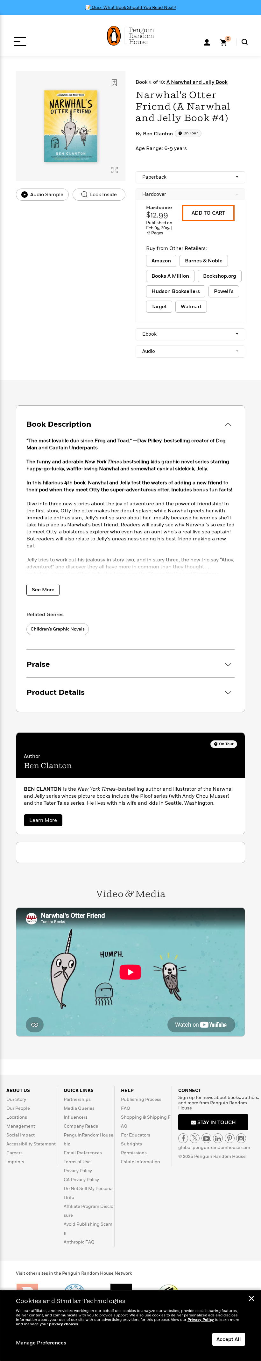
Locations (16, 1117)
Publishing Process (141, 1099)
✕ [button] (251, 1299)
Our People (18, 1108)
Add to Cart (208, 213)
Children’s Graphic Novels (58, 629)
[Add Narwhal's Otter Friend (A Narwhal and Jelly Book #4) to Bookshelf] (114, 82)
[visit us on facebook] (183, 1138)
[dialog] (130, 1325)
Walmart (191, 306)
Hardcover (190, 194)
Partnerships (77, 1099)
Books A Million (170, 276)
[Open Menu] (19, 41)
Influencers (76, 1117)
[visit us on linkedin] (218, 1138)
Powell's (224, 291)
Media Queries (79, 1108)
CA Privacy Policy (81, 1180)
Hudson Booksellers (176, 291)
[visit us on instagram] (241, 1138)
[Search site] (245, 42)
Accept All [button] (228, 1339)
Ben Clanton (158, 133)
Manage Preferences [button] (41, 1343)
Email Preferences (83, 1153)
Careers (14, 1153)
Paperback (190, 177)
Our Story (16, 1099)
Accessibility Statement (31, 1144)
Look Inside (102, 194)
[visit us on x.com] (195, 1138)
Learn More (45, 821)
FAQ (125, 1108)
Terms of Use (77, 1162)
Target (159, 306)
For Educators (135, 1135)
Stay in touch (216, 1122)
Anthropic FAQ (79, 1242)
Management (20, 1126)
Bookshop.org (219, 276)
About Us (18, 1090)
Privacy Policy (78, 1171)
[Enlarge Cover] (114, 170)
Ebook (190, 334)
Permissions (134, 1153)
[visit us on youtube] (206, 1138)
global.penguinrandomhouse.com (214, 1147)
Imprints (15, 1162)
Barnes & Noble (203, 260)
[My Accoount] (207, 41)
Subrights (131, 1144)
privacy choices (63, 1324)
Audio (190, 351)
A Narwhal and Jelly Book (197, 82)
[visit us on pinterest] (230, 1138)
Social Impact (20, 1135)
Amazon (161, 260)
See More (43, 589)
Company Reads (81, 1126)
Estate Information (140, 1162)
